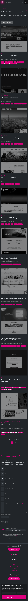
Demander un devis (14, 549)
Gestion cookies (21, 592)
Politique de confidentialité (14, 589)
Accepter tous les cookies (15, 597)
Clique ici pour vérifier (15, 530)
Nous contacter (14, 578)
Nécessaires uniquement (9, 592)
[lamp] (2, 2)
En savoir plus (5, 589)
